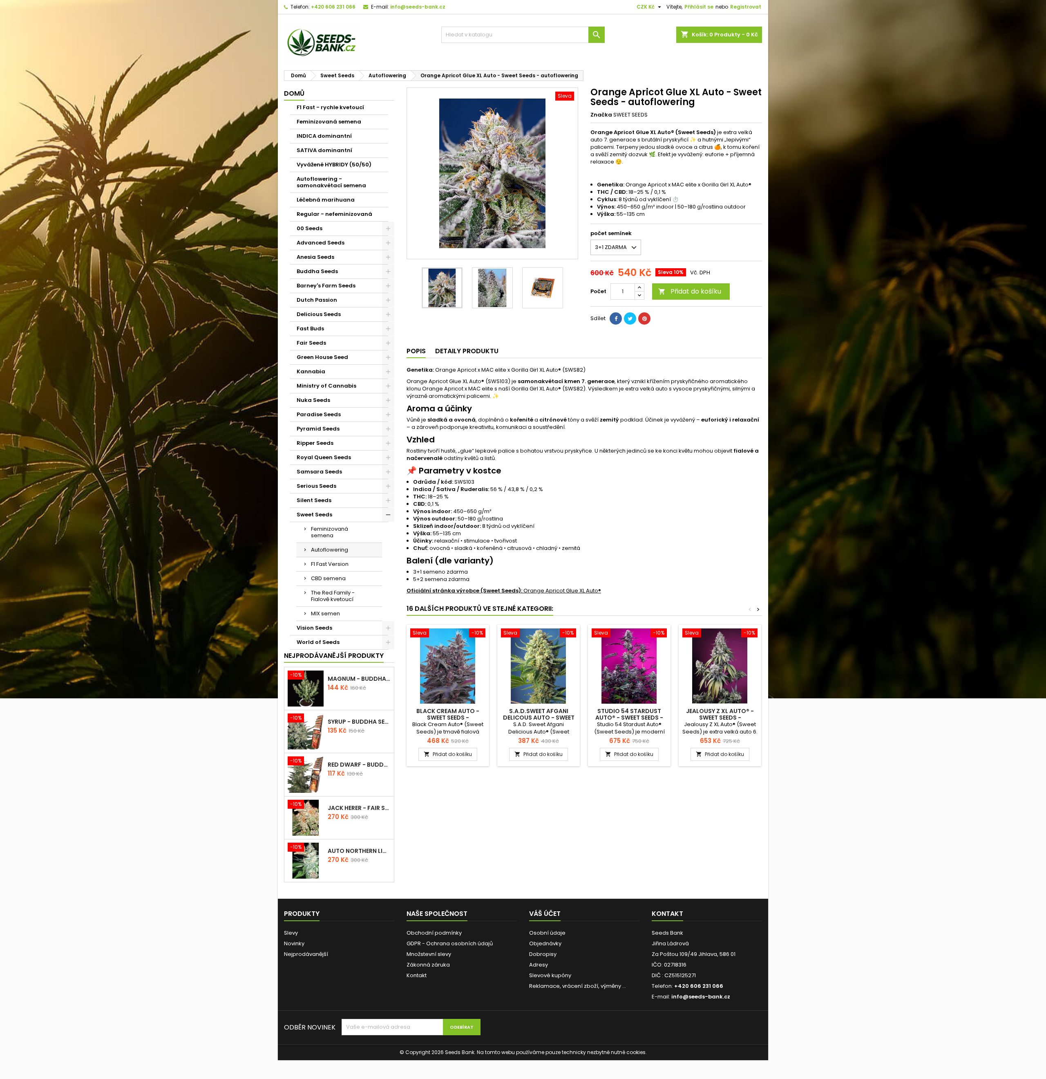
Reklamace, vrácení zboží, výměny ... (577, 986)
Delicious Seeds (319, 314)
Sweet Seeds (314, 514)
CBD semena (328, 578)
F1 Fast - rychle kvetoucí (330, 107)
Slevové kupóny (550, 975)
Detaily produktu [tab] (466, 351)
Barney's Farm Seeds (326, 285)
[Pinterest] (644, 318)
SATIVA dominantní (324, 150)
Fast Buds (310, 328)
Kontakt (417, 975)
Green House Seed (322, 357)
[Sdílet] (616, 318)
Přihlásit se (698, 6)
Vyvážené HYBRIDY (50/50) (334, 164)
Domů (294, 93)
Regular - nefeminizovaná (334, 214)
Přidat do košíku (689, 291)
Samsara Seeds (319, 472)
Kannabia (311, 371)
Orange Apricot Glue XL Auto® (504, 590)
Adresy (538, 965)
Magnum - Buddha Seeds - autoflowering (359, 678)
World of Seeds (318, 642)
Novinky (294, 943)
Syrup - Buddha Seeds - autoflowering (359, 721)
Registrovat (745, 6)
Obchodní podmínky (434, 933)
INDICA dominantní (324, 136)
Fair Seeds (311, 343)
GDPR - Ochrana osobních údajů (450, 943)
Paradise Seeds (319, 414)
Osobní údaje (547, 933)
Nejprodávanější (306, 954)
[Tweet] (630, 318)
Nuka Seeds (313, 400)
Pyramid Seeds (318, 429)
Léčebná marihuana (326, 200)
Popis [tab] (416, 351)
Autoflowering (329, 550)
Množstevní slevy (429, 954)
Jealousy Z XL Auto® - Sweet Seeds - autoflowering (720, 717)
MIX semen (325, 613)
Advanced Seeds (320, 243)
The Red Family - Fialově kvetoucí (333, 596)
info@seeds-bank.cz (417, 6)
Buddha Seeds (317, 271)
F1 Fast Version (330, 564)
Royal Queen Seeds (324, 457)
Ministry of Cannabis (326, 386)
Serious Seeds (316, 486)
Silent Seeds (314, 500)
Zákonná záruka (428, 965)
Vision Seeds (314, 628)
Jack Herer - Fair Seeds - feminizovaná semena (359, 808)
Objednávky (545, 943)
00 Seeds (309, 228)
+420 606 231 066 (333, 6)
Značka (601, 115)
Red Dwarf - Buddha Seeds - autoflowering (359, 764)
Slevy (291, 933)
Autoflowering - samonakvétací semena (331, 182)
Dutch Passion (317, 300)
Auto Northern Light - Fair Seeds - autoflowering (359, 851)
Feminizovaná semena (329, 122)
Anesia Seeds (315, 257)
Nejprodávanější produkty (334, 655)
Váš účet (545, 913)
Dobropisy (543, 954)
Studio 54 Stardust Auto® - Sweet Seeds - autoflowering (629, 717)
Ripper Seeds (315, 443)
